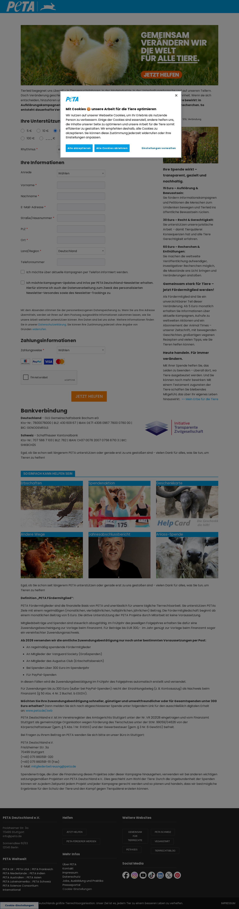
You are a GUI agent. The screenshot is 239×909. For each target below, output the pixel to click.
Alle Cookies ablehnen (112, 148)
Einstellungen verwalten (159, 148)
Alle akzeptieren (79, 148)
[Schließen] (176, 95)
